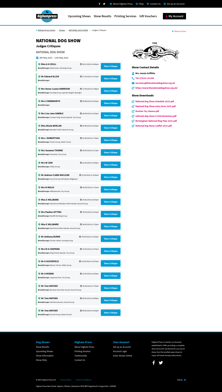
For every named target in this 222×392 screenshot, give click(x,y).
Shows (62, 30)
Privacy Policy (65, 380)
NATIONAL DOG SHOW (78, 30)
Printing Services (125, 16)
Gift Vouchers (148, 16)
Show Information (45, 355)
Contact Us (80, 359)
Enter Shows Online (122, 355)
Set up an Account (122, 346)
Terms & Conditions (83, 380)
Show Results (102, 16)
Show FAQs (41, 359)
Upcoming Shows (79, 16)
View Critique (110, 66)
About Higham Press (84, 346)
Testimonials (81, 355)
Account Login (120, 351)
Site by (181, 379)
